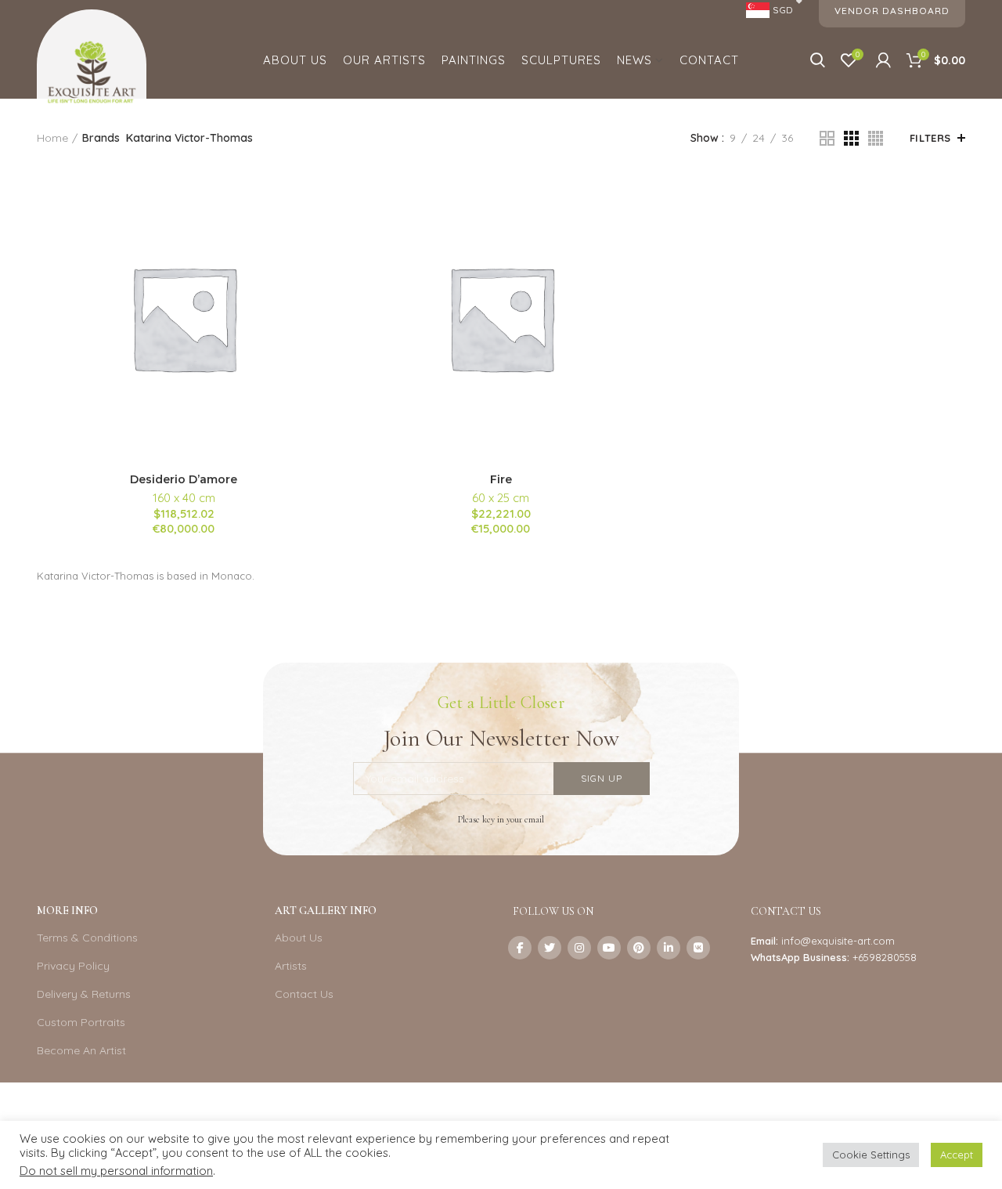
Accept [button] (956, 1154)
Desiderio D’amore (183, 479)
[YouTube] (609, 948)
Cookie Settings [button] (871, 1154)
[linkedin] (668, 948)
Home (52, 138)
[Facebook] (520, 948)
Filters (930, 138)
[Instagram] (579, 948)
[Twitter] (549, 948)
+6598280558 (884, 957)
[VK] (698, 948)
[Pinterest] (639, 948)
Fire (501, 479)
